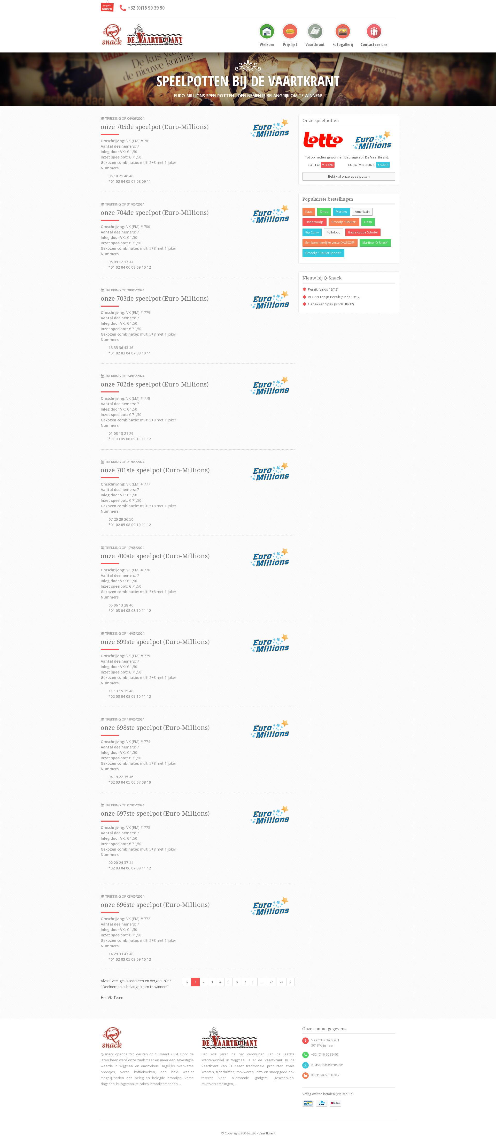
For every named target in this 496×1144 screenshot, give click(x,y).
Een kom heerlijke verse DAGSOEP (330, 242)
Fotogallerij (342, 44)
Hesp (368, 222)
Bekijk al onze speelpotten (349, 176)
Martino (341, 211)
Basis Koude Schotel (363, 232)
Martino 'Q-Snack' (375, 242)
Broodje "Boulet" (344, 222)
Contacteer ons (374, 44)
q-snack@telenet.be (327, 1064)
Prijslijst (290, 44)
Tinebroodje (314, 222)
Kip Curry (312, 232)
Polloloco (333, 232)
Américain (362, 211)
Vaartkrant (315, 44)
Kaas (308, 211)
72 (271, 982)
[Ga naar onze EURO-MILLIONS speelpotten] (372, 140)
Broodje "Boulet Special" (323, 253)
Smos (324, 211)
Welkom (267, 44)
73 (281, 982)
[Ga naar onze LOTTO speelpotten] (323, 139)
